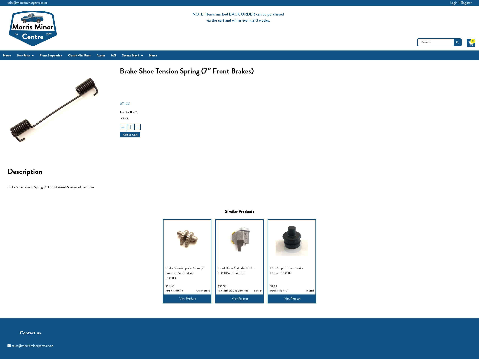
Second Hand (130, 55)
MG (113, 55)
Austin (101, 55)
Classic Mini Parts (79, 55)
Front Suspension (51, 55)
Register (466, 2)
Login (453, 2)
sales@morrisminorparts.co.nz (27, 2)
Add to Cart (130, 134)
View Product (187, 298)
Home (7, 55)
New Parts (23, 55)
